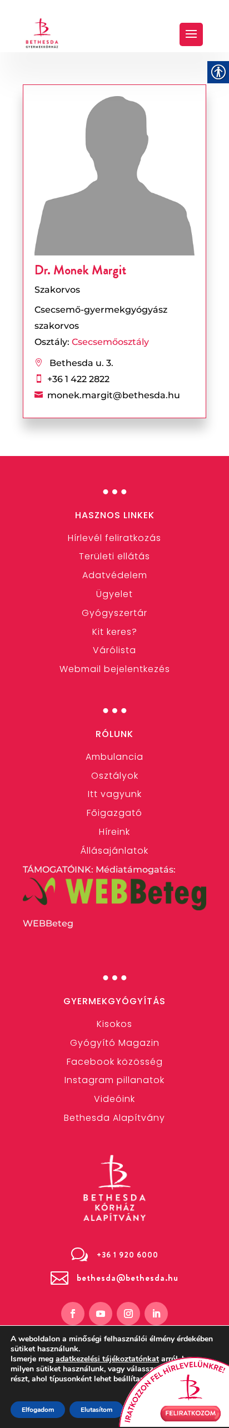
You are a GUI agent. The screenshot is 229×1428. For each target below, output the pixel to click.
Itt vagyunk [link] (115, 794)
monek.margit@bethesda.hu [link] (113, 395)
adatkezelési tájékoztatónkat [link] (107, 1359)
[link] (42, 33)
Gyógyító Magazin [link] (115, 1042)
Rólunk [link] (114, 734)
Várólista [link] (114, 650)
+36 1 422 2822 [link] (78, 379)
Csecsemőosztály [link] (110, 342)
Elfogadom (38, 1409)
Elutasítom (96, 1409)
